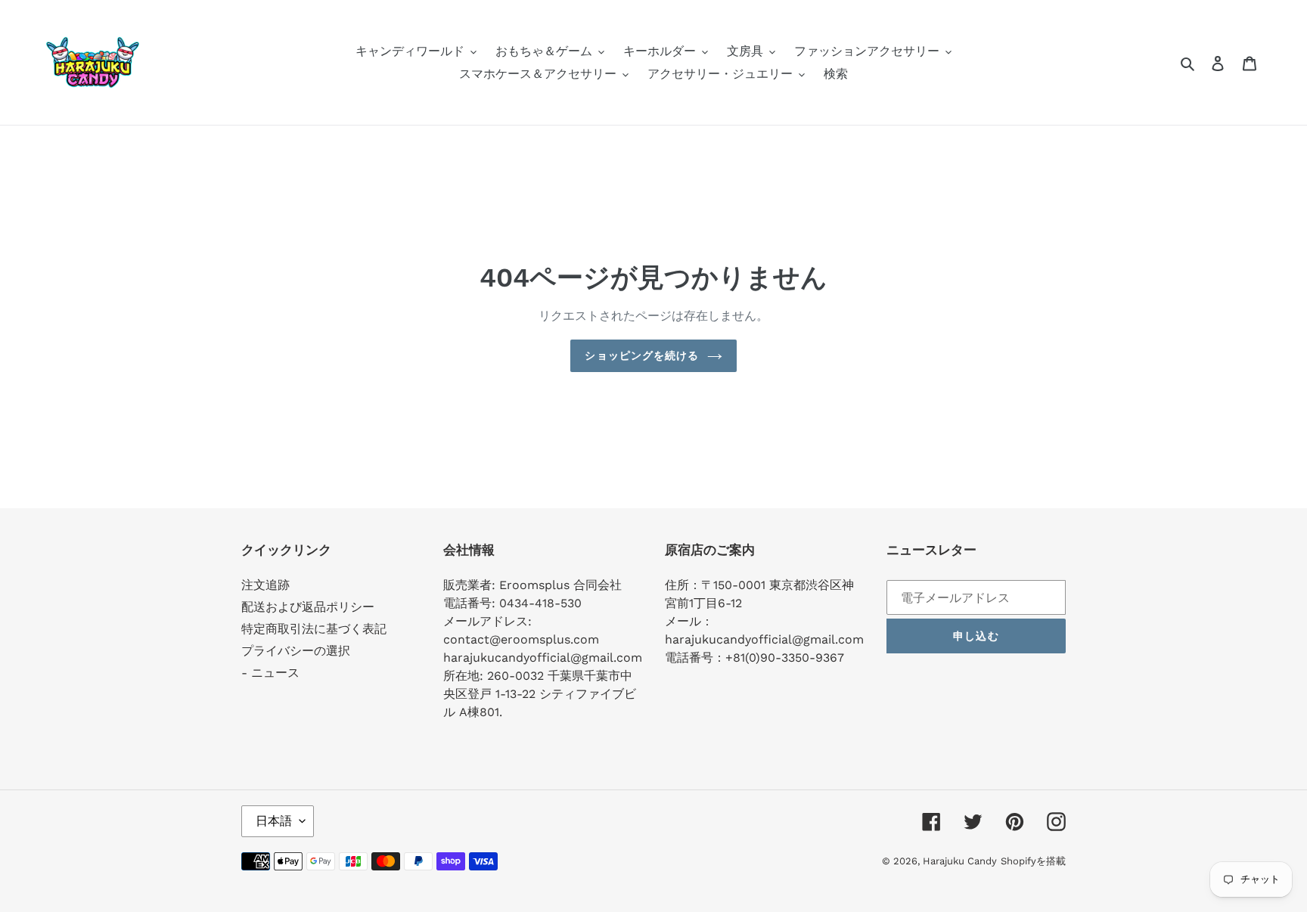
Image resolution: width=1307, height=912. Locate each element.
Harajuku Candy (960, 861)
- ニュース (270, 672)
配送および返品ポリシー (307, 607)
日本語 (274, 821)
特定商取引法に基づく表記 (314, 629)
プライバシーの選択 (295, 651)
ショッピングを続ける (642, 355)
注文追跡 (265, 585)
